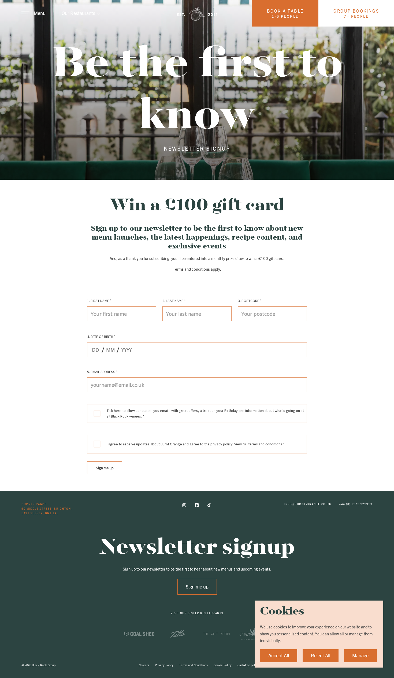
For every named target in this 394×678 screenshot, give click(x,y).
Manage (360, 655)
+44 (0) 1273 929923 (356, 504)
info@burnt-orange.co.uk (307, 504)
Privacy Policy (164, 665)
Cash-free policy (248, 665)
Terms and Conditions (193, 665)
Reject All (320, 655)
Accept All (278, 655)
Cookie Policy (223, 665)
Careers (144, 665)
